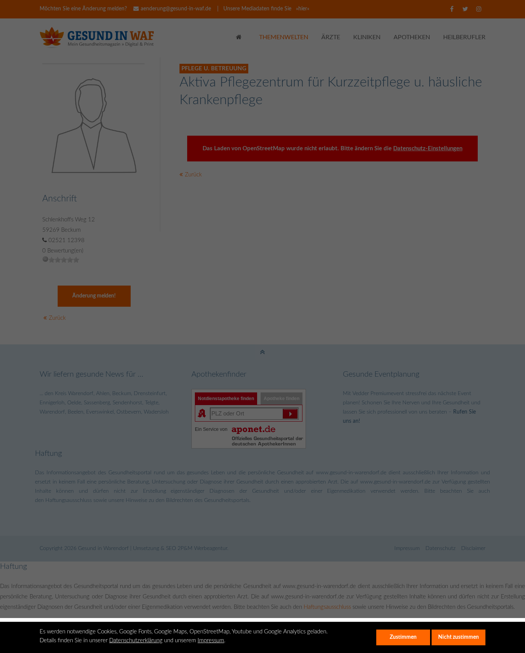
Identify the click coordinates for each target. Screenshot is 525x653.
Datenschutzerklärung (136, 640)
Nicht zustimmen (458, 637)
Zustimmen (403, 637)
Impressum (211, 640)
